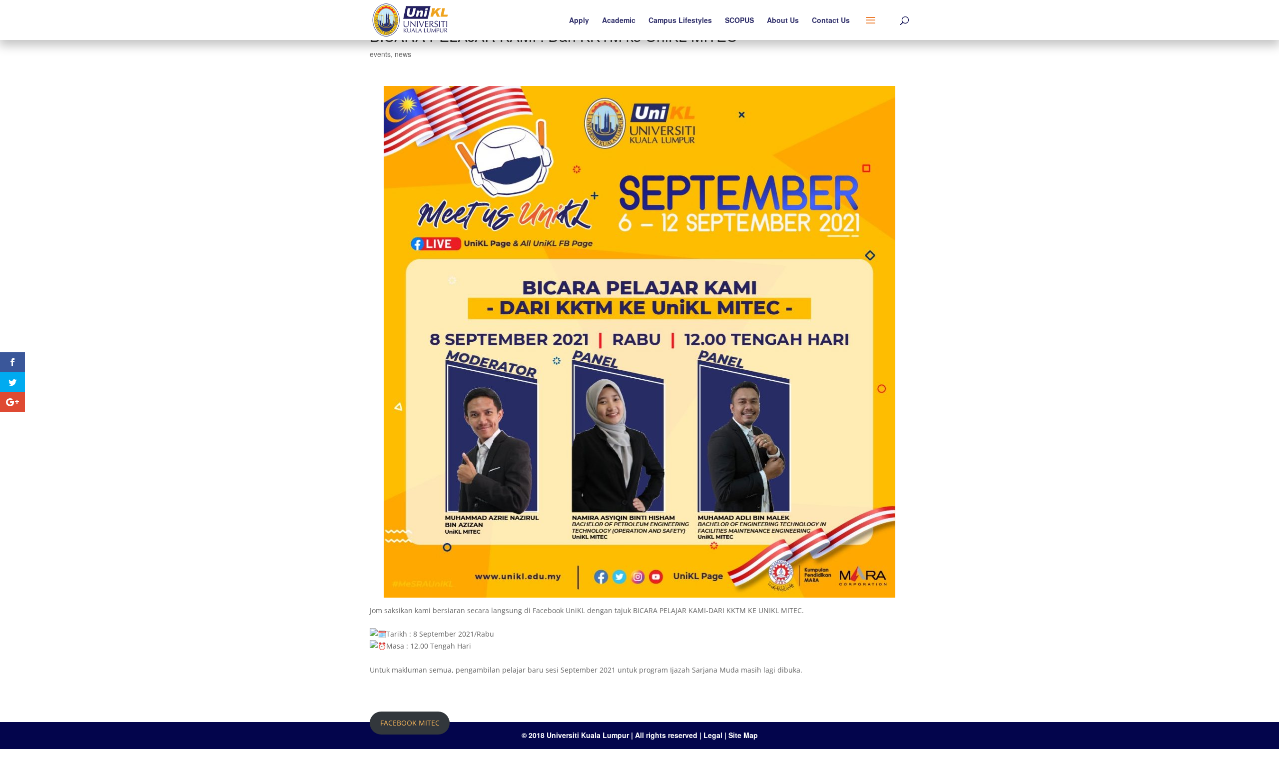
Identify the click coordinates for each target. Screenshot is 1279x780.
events (380, 54)
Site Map (743, 735)
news (403, 54)
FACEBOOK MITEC (410, 723)
